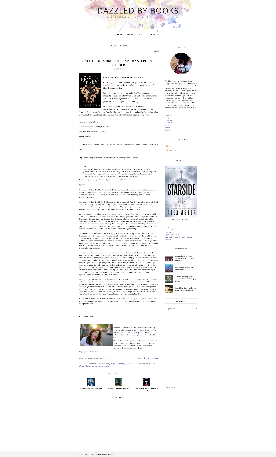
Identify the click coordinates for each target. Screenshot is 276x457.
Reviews (168, 239)
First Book (168, 232)
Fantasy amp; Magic (107, 364)
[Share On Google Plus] (156, 358)
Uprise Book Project (172, 235)
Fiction (138, 364)
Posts (170, 146)
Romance (153, 364)
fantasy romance (126, 364)
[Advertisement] (181, 348)
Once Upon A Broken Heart (127, 335)
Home (167, 227)
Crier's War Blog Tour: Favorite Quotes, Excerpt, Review (185, 278)
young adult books (100, 366)
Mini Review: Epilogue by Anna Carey (184, 268)
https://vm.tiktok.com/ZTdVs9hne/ (117, 180)
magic (145, 364)
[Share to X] (148, 358)
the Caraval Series (140, 330)
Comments (172, 150)
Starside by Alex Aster (181, 220)
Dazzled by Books (138, 10)
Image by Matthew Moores (88, 352)
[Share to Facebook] (144, 358)
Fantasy (92, 364)
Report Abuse (170, 388)
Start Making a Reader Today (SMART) (179, 237)
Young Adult (85, 366)
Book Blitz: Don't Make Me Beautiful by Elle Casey (185, 289)
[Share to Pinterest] (152, 358)
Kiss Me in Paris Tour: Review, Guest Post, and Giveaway (184, 258)
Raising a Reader (171, 230)
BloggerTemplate (108, 454)
